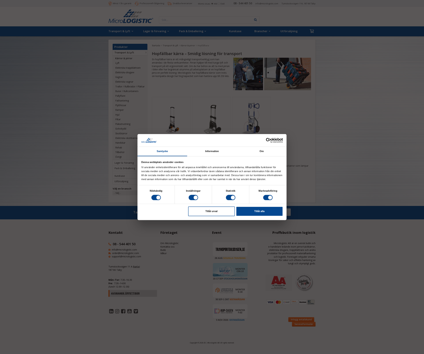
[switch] (193, 197)
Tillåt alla (259, 211)
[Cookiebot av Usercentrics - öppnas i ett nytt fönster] (268, 140)
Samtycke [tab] (162, 151)
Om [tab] (262, 151)
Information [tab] (212, 151)
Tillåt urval (211, 211)
